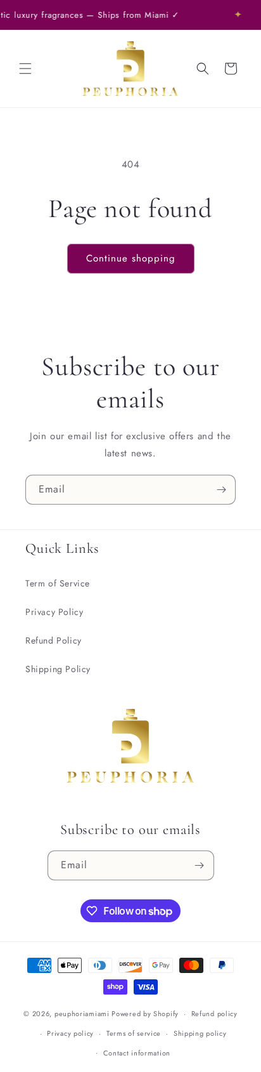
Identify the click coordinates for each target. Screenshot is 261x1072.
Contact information (136, 1053)
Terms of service (133, 1033)
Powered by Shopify (145, 1014)
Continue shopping (130, 258)
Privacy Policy (54, 611)
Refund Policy (53, 640)
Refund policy (214, 1014)
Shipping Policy (58, 669)
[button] (25, 69)
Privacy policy (70, 1033)
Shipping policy (200, 1033)
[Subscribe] (221, 490)
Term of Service (57, 583)
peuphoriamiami (82, 1014)
